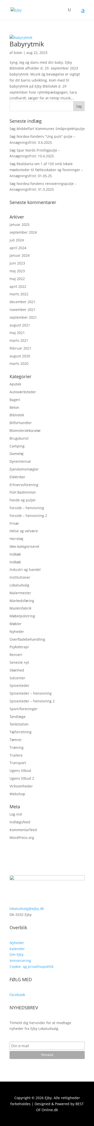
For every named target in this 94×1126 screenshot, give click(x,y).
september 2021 (23, 317)
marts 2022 (19, 294)
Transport (18, 762)
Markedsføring (22, 600)
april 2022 (18, 286)
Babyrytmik (27, 43)
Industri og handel (25, 569)
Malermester (20, 592)
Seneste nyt (19, 662)
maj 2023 (17, 271)
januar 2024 (20, 255)
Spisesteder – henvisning (31, 693)
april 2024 (18, 247)
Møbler (16, 623)
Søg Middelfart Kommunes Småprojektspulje (47, 128)
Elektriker (17, 477)
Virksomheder (21, 786)
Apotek (15, 384)
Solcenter (17, 678)
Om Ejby (17, 954)
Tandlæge (18, 716)
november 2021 (23, 309)
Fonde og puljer (23, 500)
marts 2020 (19, 363)
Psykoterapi (19, 646)
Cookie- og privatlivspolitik (31, 966)
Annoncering (20, 960)
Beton (14, 407)
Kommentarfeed (23, 829)
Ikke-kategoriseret (24, 546)
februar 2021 (20, 348)
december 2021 (23, 301)
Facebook (17, 994)
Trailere (16, 755)
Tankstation (19, 724)
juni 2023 (17, 263)
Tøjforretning (21, 732)
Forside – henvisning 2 (28, 515)
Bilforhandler (21, 422)
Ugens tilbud (20, 770)
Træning (17, 747)
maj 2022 (17, 278)
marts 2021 (19, 340)
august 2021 (20, 325)
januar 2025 (20, 224)
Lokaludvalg (19, 585)
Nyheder (17, 631)
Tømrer (16, 739)
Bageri (15, 399)
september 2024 (23, 232)
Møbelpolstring (22, 616)
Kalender (17, 948)
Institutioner (20, 577)
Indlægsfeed (20, 822)
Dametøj (17, 453)
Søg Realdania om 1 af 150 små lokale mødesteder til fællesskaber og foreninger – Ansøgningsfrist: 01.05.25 (46, 169)
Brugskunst (19, 438)
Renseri (16, 654)
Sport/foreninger (24, 708)
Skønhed (17, 670)
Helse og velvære (24, 530)
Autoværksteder (23, 391)
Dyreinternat (20, 461)
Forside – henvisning (27, 507)
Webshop (17, 793)
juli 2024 (17, 240)
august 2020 (20, 356)
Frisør (14, 523)
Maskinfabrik (20, 608)
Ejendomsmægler (24, 469)
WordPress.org (22, 837)
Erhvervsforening (24, 484)
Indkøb (15, 554)
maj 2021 (17, 332)
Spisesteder (19, 685)
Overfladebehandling (27, 639)
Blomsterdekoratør (25, 430)
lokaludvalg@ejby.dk (27, 908)
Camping (17, 446)
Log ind (16, 814)
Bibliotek (17, 415)
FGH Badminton (23, 492)
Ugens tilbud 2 (22, 778)
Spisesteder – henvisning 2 (32, 701)
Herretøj (16, 538)
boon (18, 52)
